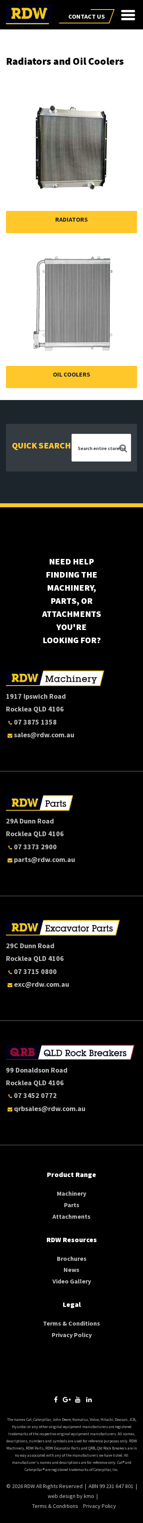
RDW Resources (71, 1239)
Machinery (71, 1193)
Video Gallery (71, 1281)
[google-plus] (67, 1399)
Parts (71, 1205)
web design (61, 1496)
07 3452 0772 (35, 1095)
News (71, 1270)
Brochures (72, 1258)
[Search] (123, 449)
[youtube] (78, 1399)
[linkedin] (89, 1399)
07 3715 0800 (35, 971)
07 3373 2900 (35, 846)
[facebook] (56, 1399)
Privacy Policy (72, 1335)
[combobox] (101, 448)
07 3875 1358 (35, 722)
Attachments (71, 1216)
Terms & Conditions (71, 1323)
